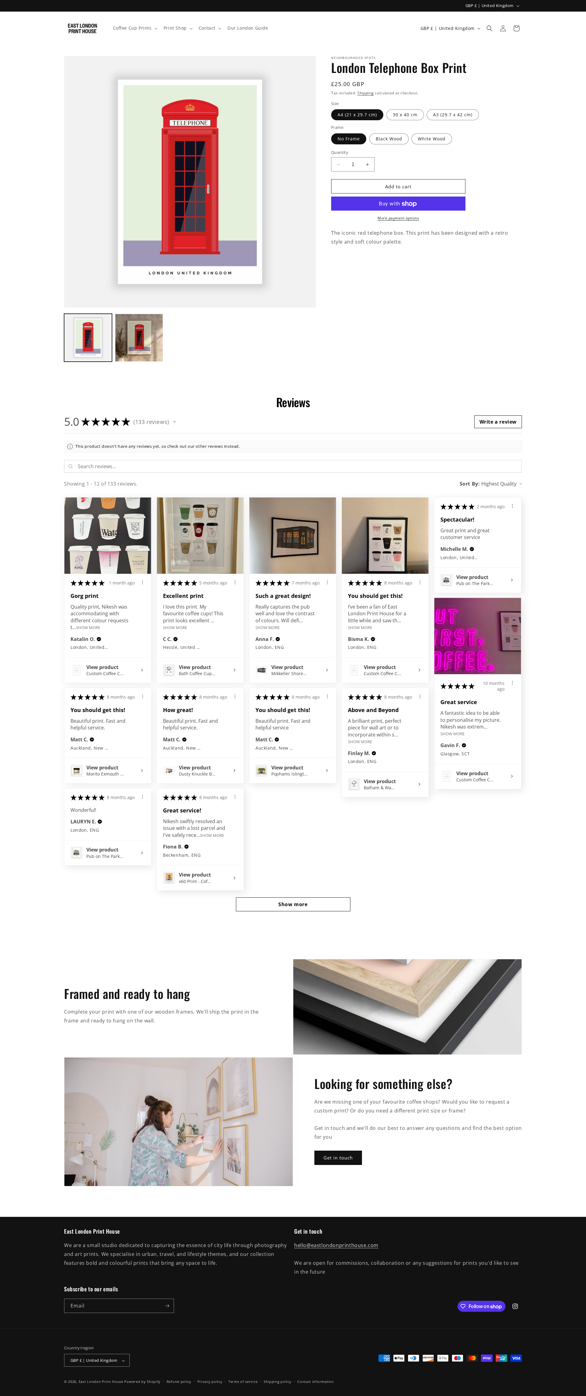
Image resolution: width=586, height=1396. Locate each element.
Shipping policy (277, 1381)
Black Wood (389, 139)
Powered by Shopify (142, 1382)
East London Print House (101, 1382)
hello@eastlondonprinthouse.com (336, 1245)
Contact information (315, 1381)
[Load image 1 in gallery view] (88, 338)
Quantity (339, 152)
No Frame (349, 139)
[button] (134, 28)
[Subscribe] (167, 1306)
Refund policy (179, 1381)
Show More (88, 627)
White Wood (432, 139)
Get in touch (338, 1158)
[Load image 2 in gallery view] (139, 338)
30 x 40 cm (405, 115)
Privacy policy (209, 1381)
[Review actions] (142, 582)
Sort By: (470, 483)
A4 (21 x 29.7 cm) (357, 115)
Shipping (365, 93)
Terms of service (243, 1381)
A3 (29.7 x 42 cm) (452, 115)
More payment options (398, 218)
